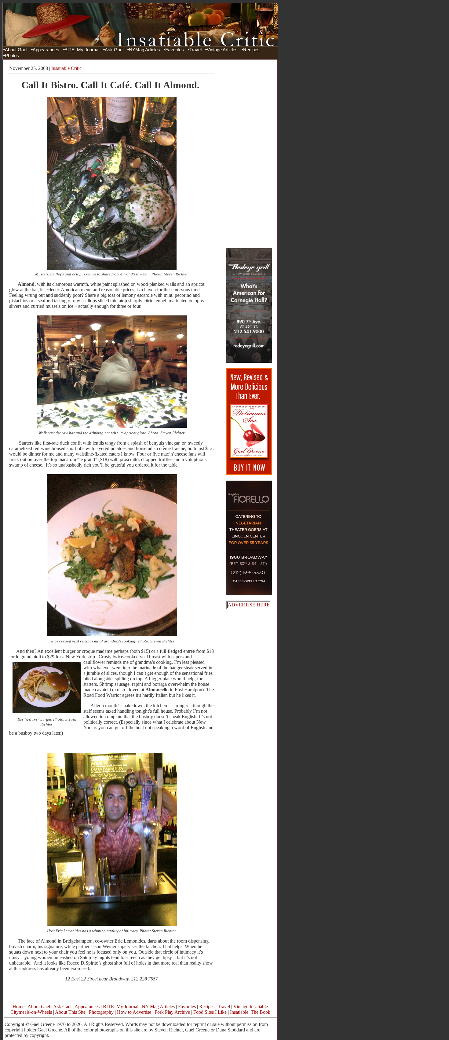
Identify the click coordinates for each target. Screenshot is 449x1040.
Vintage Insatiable (250, 1006)
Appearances (46, 49)
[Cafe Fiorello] (249, 593)
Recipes (251, 49)
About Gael (16, 49)
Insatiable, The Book (250, 1012)
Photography (101, 1012)
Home (18, 1006)
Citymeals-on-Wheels (31, 1012)
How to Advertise (134, 1012)
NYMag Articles (144, 49)
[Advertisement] (249, 153)
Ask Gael (114, 49)
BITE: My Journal (81, 49)
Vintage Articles (222, 49)
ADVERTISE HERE (249, 604)
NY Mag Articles (158, 1006)
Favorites (174, 49)
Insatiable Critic (66, 68)
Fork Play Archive (172, 1012)
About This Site (70, 1012)
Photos (12, 55)
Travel (195, 49)
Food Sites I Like (210, 1012)
